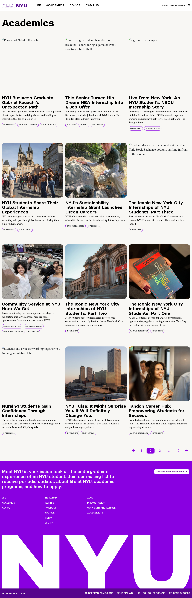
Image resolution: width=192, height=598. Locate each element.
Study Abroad (25, 230)
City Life (84, 125)
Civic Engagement (33, 326)
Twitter (49, 503)
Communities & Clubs (13, 332)
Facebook (50, 507)
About (91, 497)
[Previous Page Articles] (133, 450)
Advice (74, 5)
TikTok (48, 518)
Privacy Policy (96, 503)
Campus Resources (75, 226)
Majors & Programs (28, 125)
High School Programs (151, 593)
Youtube (50, 512)
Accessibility (95, 512)
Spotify (49, 522)
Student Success (179, 593)
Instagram (51, 497)
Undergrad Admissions (99, 593)
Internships (8, 125)
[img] (32, 65)
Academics (55, 5)
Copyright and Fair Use (101, 507)
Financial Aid (125, 593)
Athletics (71, 125)
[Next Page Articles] (187, 450)
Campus (92, 5)
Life (38, 5)
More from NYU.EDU (13, 593)
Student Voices (48, 125)
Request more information (170, 471)
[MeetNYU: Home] (14, 5)
